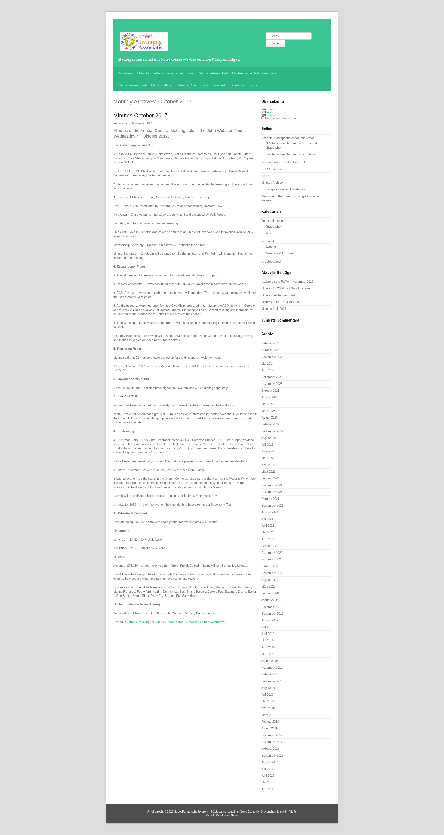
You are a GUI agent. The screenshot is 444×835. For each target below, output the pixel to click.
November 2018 (271, 667)
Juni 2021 (267, 525)
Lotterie (132, 622)
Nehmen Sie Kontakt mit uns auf (201, 85)
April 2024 (268, 370)
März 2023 (268, 411)
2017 (140, 115)
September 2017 (272, 755)
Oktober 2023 (270, 390)
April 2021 (268, 539)
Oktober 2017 (270, 748)
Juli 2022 (267, 444)
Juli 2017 (267, 769)
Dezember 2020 (271, 552)
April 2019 (268, 647)
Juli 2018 (267, 694)
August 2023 (269, 397)
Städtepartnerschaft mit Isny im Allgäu (145, 85)
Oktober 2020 (270, 566)
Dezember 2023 (271, 377)
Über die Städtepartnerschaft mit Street (165, 73)
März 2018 (268, 715)
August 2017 (269, 762)
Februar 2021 (270, 546)
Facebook (237, 85)
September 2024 (272, 357)
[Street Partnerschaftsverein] (144, 48)
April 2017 (268, 789)
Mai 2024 (267, 363)
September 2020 (272, 573)
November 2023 (271, 383)
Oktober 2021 (270, 498)
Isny (269, 233)
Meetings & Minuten (152, 622)
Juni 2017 (267, 775)
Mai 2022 (267, 458)
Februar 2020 (270, 593)
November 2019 (271, 607)
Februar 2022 (270, 478)
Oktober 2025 (270, 343)
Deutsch (272, 115)
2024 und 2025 (285, 288)
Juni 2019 (267, 633)
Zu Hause (125, 73)
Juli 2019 (267, 627)
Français (272, 112)
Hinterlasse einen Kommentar (205, 622)
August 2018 (269, 688)
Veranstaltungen (272, 220)
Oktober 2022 (270, 424)
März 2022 (268, 471)
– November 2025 (287, 281)
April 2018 (268, 708)
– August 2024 (280, 302)
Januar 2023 (269, 417)
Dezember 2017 (271, 735)
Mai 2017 (267, 782)
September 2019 (272, 613)
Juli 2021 (267, 519)
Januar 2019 (269, 661)
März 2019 (268, 654)
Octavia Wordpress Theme (222, 815)
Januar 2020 (269, 600)
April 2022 (268, 465)
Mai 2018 (267, 701)
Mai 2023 (267, 404)
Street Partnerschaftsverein (191, 811)
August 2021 (269, 512)
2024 (278, 295)
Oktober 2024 (270, 350)
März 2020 (268, 586)
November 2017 (271, 742)
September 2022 (272, 431)
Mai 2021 (267, 532)
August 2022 (269, 438)
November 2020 (271, 559)
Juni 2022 (267, 451)
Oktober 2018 (270, 674)
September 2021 (272, 505)
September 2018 (272, 681)
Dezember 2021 (271, 485)
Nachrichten (175, 622)
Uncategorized (271, 261)
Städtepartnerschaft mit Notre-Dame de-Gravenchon (237, 73)
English (271, 109)
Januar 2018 (269, 728)
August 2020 (269, 580)
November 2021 (271, 492)
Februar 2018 (270, 721)
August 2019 (269, 620)
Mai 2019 (267, 640)
